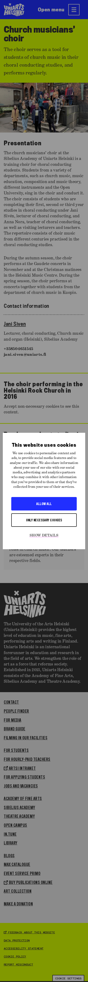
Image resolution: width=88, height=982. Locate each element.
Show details (44, 535)
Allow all (44, 504)
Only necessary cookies (44, 520)
